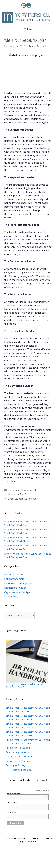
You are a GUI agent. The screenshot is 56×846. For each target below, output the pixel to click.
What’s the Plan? (17, 494)
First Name (12, 802)
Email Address (27, 793)
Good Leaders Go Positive (22, 498)
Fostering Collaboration (19, 756)
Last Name (12, 812)
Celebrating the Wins (17, 752)
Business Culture (13, 574)
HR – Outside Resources (19, 769)
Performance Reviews (18, 761)
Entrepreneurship (14, 579)
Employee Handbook (18, 747)
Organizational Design (17, 592)
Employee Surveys (16, 765)
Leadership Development (22, 490)
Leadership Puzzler (15, 587)
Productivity (11, 596)
